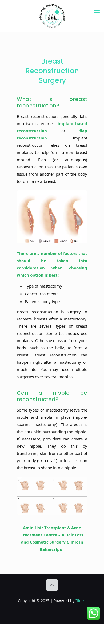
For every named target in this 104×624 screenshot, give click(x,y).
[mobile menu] (96, 10)
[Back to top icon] (52, 585)
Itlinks (80, 600)
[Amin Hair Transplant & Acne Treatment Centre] (52, 16)
